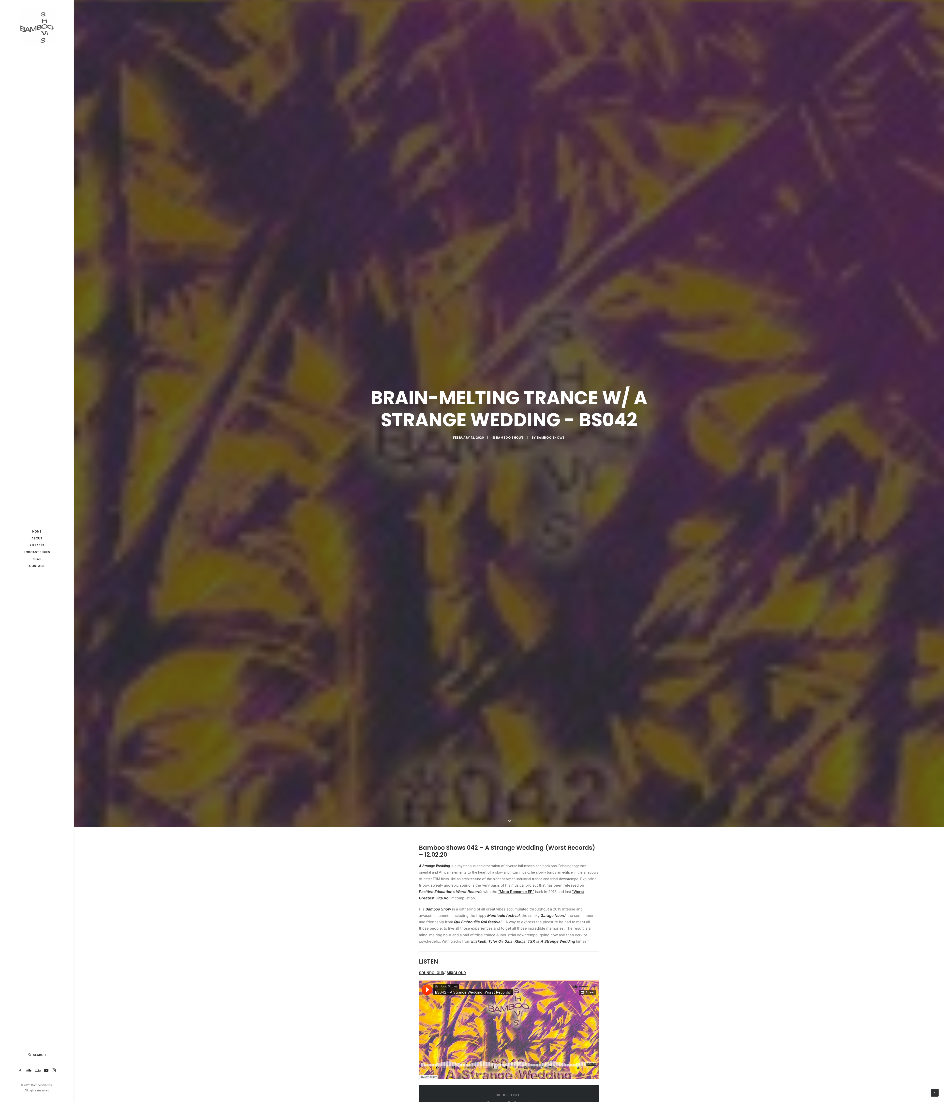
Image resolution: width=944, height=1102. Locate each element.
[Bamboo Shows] (36, 27)
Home (36, 531)
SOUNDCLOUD (431, 973)
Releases (37, 545)
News (36, 559)
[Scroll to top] (935, 1092)
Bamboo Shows (510, 437)
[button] (20, 1070)
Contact (37, 566)
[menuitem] (37, 531)
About (36, 538)
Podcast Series (37, 552)
